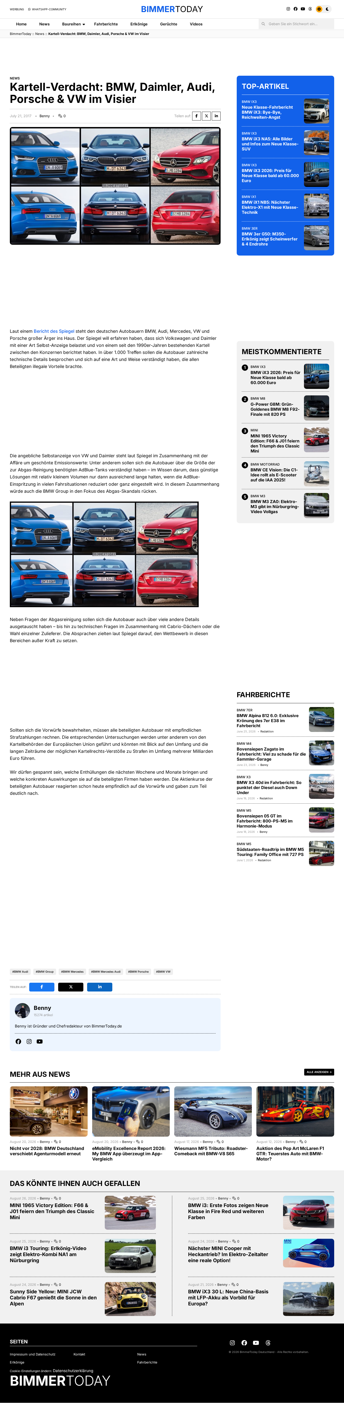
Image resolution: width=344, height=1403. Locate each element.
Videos (196, 24)
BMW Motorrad (265, 464)
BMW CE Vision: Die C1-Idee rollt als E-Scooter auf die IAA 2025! (274, 474)
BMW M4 (244, 743)
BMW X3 (244, 777)
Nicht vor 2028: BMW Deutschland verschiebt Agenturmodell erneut (47, 1151)
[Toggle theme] (323, 9)
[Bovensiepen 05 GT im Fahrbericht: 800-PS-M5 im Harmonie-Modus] (321, 820)
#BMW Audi (20, 971)
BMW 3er (250, 228)
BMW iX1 (249, 196)
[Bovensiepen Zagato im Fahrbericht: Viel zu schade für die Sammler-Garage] (321, 752)
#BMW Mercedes (72, 971)
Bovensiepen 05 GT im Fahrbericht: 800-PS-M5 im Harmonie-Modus (265, 821)
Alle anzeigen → (319, 1072)
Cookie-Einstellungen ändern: (31, 1371)
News (44, 24)
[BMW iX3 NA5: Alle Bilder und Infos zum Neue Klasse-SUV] (316, 142)
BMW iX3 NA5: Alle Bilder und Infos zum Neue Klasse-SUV (270, 143)
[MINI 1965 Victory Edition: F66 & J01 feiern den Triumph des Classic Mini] (316, 439)
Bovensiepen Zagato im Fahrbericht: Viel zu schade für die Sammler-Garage (271, 754)
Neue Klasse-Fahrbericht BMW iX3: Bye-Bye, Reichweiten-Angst (267, 112)
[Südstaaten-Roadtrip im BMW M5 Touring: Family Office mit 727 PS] (321, 853)
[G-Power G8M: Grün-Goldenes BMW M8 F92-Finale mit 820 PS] (316, 408)
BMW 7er (245, 710)
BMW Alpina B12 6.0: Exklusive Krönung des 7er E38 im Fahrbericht (268, 720)
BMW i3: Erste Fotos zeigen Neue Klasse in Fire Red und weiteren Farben (228, 1211)
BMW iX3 (249, 101)
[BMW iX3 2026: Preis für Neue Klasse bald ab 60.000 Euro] (316, 174)
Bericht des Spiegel (54, 331)
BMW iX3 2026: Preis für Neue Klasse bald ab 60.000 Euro (270, 175)
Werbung (17, 9)
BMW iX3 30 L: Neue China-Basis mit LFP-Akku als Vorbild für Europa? (228, 1298)
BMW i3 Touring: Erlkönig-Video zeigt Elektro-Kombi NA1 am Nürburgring (48, 1254)
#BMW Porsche (138, 971)
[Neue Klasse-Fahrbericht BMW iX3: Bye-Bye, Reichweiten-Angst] (316, 110)
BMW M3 (258, 496)
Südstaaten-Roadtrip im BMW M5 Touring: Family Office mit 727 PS (270, 852)
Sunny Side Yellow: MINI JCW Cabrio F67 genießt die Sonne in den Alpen (53, 1298)
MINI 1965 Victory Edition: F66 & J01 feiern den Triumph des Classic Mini (275, 443)
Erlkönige (139, 24)
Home (21, 24)
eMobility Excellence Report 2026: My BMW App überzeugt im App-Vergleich (129, 1154)
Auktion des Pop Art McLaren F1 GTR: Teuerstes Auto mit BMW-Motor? (290, 1154)
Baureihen (71, 24)
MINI (254, 430)
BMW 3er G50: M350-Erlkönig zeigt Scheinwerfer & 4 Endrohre (270, 238)
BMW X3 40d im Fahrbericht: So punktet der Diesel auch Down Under (269, 787)
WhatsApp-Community (48, 9)
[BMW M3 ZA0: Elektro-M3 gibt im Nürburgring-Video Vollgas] (316, 505)
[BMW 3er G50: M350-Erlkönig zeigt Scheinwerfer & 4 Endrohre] (316, 237)
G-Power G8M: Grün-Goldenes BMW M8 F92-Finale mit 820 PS (275, 409)
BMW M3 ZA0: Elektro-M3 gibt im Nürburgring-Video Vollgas (275, 506)
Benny (45, 116)
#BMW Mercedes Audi (106, 971)
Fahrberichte (106, 24)
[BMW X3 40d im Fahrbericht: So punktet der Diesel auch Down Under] (321, 786)
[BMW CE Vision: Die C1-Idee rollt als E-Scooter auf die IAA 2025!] (316, 473)
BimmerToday (20, 34)
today (172, 9)
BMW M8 (258, 398)
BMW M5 (244, 810)
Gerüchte (168, 24)
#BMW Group (45, 971)
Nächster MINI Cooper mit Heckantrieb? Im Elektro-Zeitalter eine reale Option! (228, 1254)
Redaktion (266, 731)
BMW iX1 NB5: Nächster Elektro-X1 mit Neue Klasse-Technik (270, 207)
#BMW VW (163, 971)
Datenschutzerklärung (73, 1370)
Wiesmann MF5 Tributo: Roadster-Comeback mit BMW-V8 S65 (211, 1151)
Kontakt (79, 1354)
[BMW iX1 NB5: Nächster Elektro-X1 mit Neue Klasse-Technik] (316, 206)
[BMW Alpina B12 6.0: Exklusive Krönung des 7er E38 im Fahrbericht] (321, 719)
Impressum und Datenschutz (32, 1354)
